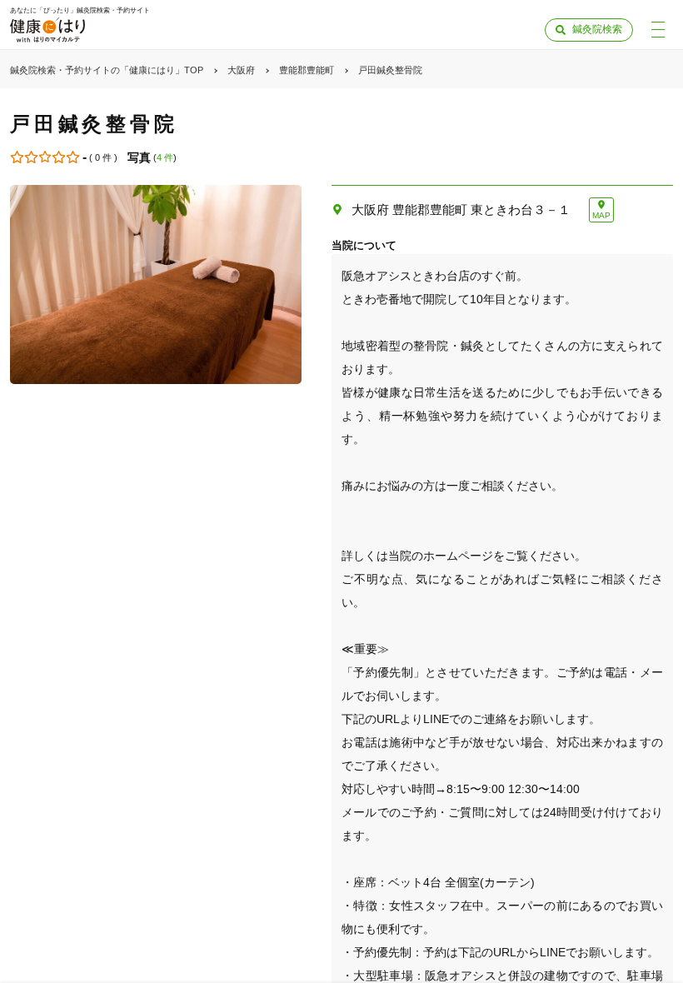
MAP (601, 215)
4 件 (165, 157)
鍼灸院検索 (597, 29)
